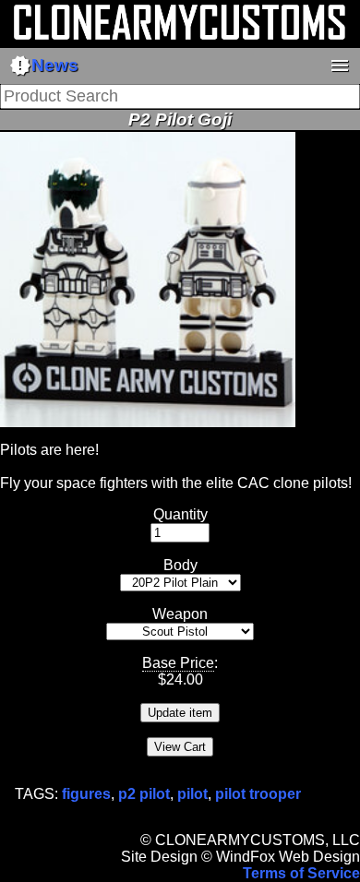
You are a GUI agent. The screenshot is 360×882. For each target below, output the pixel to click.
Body (180, 565)
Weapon (180, 614)
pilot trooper (258, 794)
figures (86, 794)
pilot (192, 794)
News (43, 65)
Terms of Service (301, 873)
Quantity (180, 514)
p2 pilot (144, 794)
